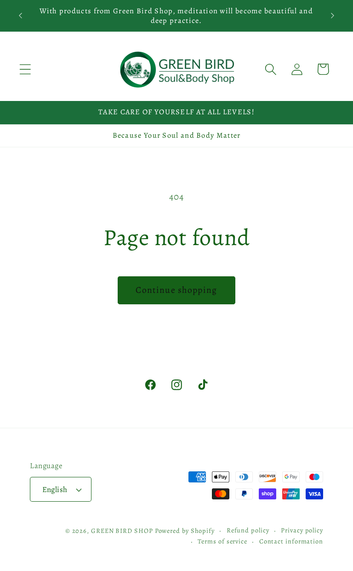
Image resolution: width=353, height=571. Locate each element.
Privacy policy (302, 530)
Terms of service (222, 541)
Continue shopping (176, 290)
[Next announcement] (333, 16)
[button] (25, 69)
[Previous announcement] (20, 16)
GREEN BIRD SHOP (122, 530)
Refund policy (248, 530)
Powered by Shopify (185, 530)
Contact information (291, 541)
